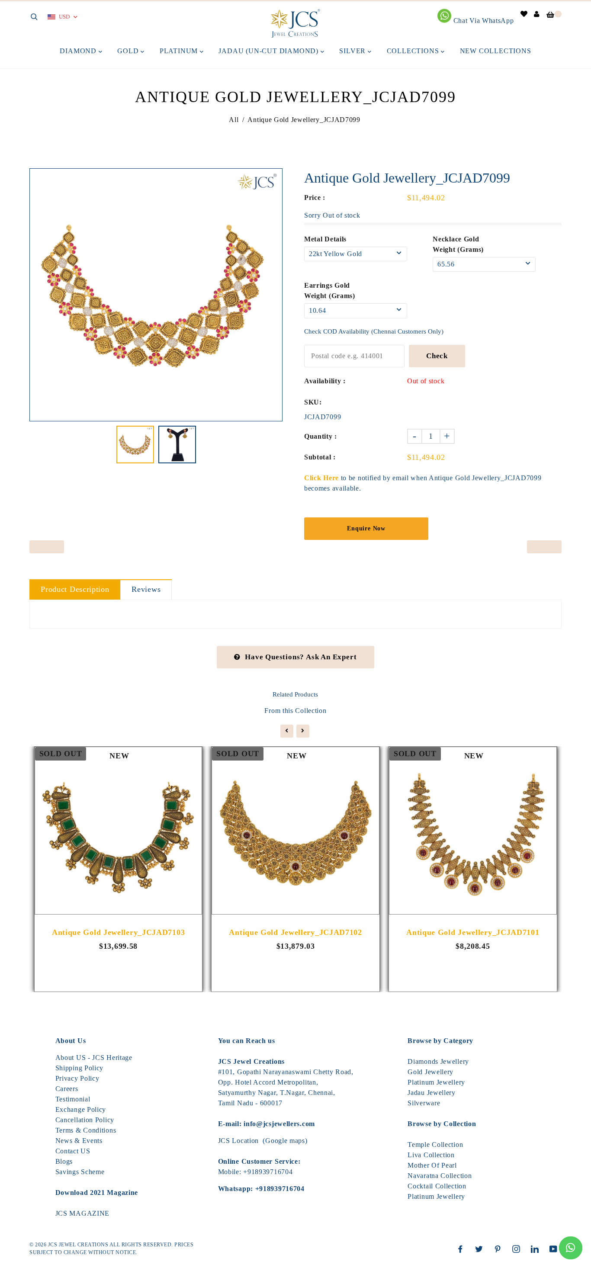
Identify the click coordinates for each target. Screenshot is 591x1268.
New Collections (495, 51)
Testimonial (72, 1099)
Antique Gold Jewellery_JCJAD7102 (295, 932)
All (233, 119)
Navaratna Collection (440, 1175)
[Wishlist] (524, 14)
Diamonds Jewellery (438, 1061)
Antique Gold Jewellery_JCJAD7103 (118, 932)
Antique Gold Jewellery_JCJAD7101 (472, 932)
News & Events (79, 1140)
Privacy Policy (77, 1078)
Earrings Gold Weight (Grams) (329, 290)
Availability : (325, 381)
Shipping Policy (79, 1068)
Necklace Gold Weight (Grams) (458, 244)
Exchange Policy (80, 1109)
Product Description (75, 589)
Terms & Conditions (85, 1130)
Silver (353, 51)
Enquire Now (366, 528)
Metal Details (325, 239)
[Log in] (537, 14)
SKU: (313, 402)
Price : (314, 197)
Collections (414, 51)
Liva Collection (431, 1155)
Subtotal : (320, 457)
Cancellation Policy (84, 1120)
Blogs (64, 1161)
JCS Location (238, 1140)
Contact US (72, 1151)
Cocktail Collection (437, 1186)
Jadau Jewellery (432, 1092)
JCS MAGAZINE (82, 1213)
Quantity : (320, 436)
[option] (156, 295)
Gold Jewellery (430, 1071)
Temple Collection (435, 1144)
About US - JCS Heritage (93, 1057)
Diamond (79, 51)
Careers (66, 1088)
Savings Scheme (80, 1171)
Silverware (424, 1103)
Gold (129, 51)
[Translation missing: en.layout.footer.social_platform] (462, 1249)
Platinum (180, 51)
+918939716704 (267, 1171)
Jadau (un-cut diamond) (269, 51)
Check (437, 356)
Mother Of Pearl (432, 1165)
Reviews (146, 589)
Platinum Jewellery (436, 1082)
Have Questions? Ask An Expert (301, 657)
